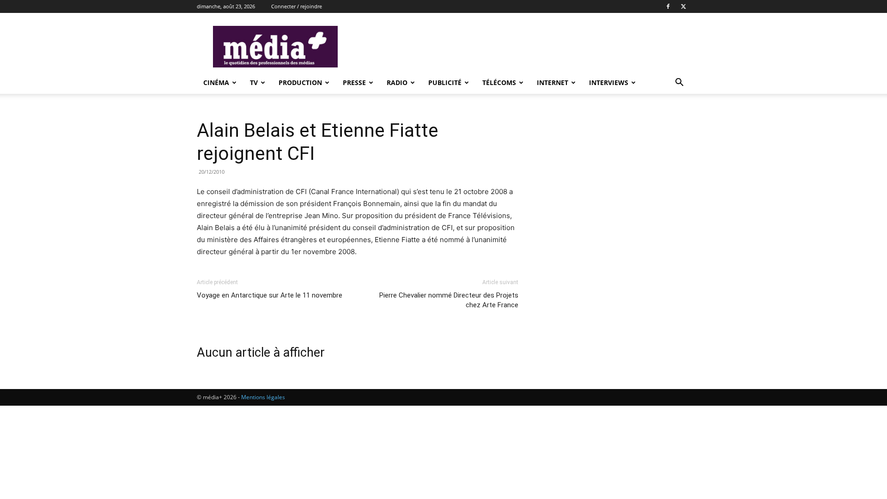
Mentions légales (263, 397)
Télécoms (499, 82)
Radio (397, 82)
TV (254, 82)
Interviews (608, 82)
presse (354, 82)
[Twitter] (683, 6)
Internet (552, 82)
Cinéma (216, 82)
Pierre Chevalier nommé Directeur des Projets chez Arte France (448, 300)
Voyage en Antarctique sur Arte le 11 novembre (269, 295)
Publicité (445, 82)
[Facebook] (668, 6)
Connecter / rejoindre (296, 6)
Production (300, 82)
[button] (679, 83)
